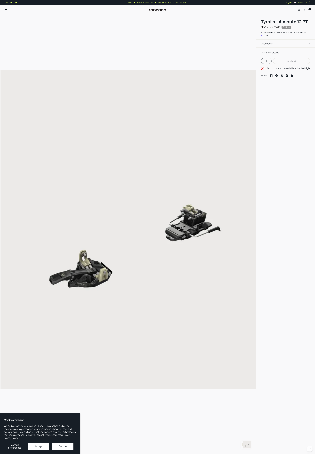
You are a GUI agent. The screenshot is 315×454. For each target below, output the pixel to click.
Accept (39, 446)
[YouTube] (15, 2)
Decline (63, 446)
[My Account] (299, 10)
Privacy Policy (11, 438)
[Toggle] (242, 445)
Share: (264, 76)
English (289, 2)
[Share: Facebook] (271, 75)
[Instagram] (11, 2)
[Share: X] (276, 75)
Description (267, 43)
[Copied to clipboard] (291, 75)
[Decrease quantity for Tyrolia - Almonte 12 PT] (263, 61)
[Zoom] (128, 229)
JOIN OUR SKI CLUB (159, 2)
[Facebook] (6, 2)
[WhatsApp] (286, 75)
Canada (303, 2)
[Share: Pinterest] (281, 75)
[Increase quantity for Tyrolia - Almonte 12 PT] (270, 61)
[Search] (304, 10)
